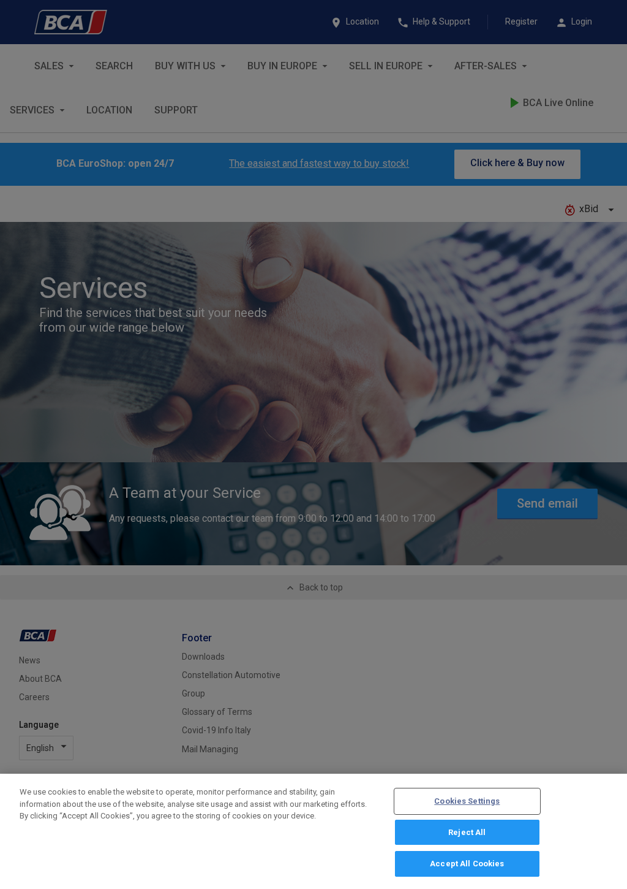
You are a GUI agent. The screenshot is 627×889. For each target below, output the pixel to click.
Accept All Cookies (467, 863)
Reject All (467, 832)
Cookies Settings (467, 801)
